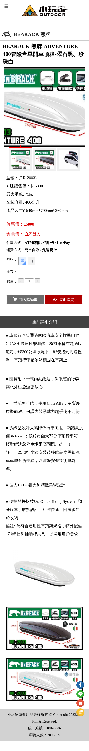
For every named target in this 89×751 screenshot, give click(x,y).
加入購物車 (28, 299)
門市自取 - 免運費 (39, 250)
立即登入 (32, 234)
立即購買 (66, 299)
